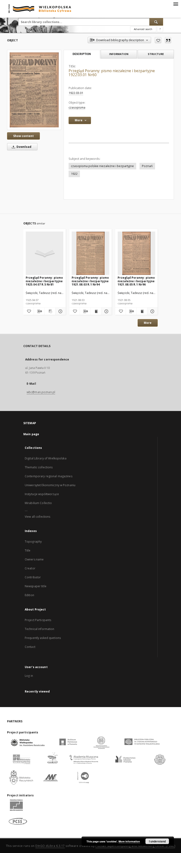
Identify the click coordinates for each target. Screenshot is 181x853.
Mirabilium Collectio (38, 503)
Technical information (39, 629)
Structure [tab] (156, 54)
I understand (157, 841)
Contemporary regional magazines (48, 476)
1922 (74, 174)
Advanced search (143, 29)
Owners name (34, 559)
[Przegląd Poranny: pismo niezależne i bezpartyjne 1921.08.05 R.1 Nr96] (136, 253)
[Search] (156, 22)
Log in (29, 676)
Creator (30, 568)
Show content (23, 136)
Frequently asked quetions (43, 638)
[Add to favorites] (158, 40)
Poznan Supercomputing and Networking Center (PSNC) (135, 846)
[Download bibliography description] (39, 311)
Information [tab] (118, 54)
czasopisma (77, 108)
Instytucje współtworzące (42, 494)
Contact (30, 647)
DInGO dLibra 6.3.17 (50, 846)
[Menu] (175, 4)
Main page (31, 434)
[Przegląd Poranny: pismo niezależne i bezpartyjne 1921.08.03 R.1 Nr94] (90, 253)
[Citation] (168, 40)
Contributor (33, 577)
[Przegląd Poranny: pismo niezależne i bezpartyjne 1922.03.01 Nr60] (34, 89)
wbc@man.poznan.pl (41, 392)
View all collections (37, 517)
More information (129, 841)
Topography (33, 542)
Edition (29, 595)
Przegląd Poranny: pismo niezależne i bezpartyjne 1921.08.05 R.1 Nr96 (136, 281)
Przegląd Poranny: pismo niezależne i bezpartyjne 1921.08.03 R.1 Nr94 (90, 281)
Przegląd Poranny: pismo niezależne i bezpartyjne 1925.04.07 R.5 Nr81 (44, 281)
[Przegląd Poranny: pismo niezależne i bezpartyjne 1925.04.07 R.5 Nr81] (44, 253)
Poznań (147, 166)
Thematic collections (39, 467)
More (148, 323)
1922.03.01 (76, 93)
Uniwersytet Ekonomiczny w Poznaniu (50, 485)
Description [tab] (82, 54)
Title (28, 550)
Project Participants (38, 620)
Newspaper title (35, 586)
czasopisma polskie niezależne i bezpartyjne (102, 166)
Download (23, 147)
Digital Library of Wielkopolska (45, 458)
